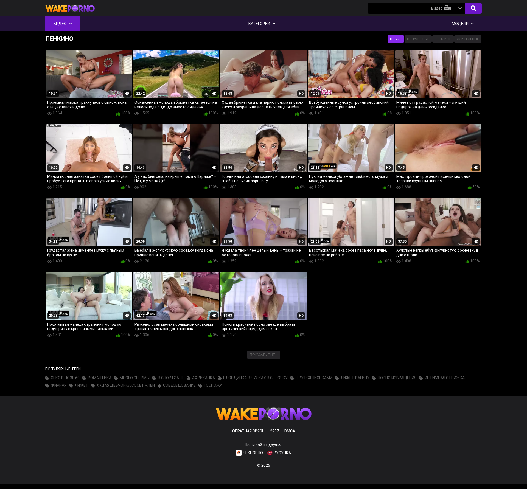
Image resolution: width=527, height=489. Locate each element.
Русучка (282, 453)
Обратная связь (248, 431)
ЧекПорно (253, 453)
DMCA (289, 431)
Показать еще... (263, 355)
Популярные (418, 39)
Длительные (468, 39)
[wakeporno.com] (70, 13)
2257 (274, 431)
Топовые (443, 39)
